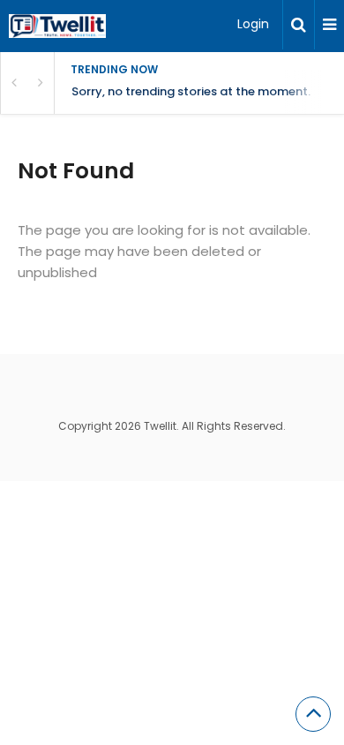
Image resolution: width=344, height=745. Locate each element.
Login (253, 24)
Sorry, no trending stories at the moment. (190, 91)
